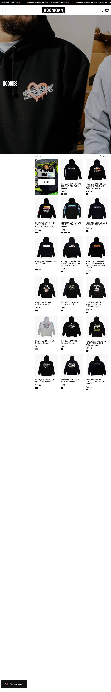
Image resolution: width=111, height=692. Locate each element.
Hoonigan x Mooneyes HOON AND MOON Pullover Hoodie (96, 343)
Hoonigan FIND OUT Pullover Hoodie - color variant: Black (36, 310)
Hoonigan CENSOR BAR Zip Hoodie (45, 263)
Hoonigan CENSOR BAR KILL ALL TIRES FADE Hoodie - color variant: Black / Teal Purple (62, 232)
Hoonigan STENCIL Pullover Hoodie (69, 342)
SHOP (46, 182)
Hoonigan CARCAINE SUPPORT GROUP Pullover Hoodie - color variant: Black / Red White (87, 312)
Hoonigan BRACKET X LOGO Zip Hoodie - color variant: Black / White (36, 388)
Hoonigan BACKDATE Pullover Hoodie (70, 381)
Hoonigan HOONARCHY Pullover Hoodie (45, 342)
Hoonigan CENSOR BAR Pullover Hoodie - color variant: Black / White (87, 231)
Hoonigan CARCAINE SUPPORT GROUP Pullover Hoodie (95, 304)
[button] (101, 10)
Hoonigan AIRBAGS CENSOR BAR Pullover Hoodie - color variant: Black (87, 389)
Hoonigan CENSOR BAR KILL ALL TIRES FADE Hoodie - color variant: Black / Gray (65, 232)
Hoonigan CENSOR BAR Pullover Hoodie (96, 224)
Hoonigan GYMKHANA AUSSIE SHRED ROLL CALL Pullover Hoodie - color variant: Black (36, 232)
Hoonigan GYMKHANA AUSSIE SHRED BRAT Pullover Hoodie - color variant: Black (87, 194)
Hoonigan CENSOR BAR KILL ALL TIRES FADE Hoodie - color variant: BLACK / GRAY (69, 232)
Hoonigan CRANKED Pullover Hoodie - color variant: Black (62, 310)
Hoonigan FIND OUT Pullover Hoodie (44, 303)
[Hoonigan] (55, 10)
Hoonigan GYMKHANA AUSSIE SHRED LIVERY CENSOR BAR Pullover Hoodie (96, 264)
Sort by (38, 156)
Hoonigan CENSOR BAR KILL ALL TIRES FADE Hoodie (71, 225)
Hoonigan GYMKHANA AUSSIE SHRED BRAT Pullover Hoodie (96, 186)
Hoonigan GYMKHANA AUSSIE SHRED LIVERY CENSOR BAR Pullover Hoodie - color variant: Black (87, 273)
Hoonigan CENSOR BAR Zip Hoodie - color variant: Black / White (36, 269)
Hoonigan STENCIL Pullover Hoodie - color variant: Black (62, 349)
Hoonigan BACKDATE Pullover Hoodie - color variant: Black (62, 388)
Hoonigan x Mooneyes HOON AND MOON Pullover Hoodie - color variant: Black (87, 351)
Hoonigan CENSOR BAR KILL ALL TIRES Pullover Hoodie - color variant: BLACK (62, 194)
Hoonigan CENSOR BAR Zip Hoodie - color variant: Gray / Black (40, 269)
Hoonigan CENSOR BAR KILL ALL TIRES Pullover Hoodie (71, 186)
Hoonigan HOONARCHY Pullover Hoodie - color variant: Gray (36, 349)
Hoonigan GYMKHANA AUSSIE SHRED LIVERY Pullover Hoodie (70, 263)
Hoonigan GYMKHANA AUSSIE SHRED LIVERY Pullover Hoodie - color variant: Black (62, 271)
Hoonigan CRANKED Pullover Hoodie (70, 303)
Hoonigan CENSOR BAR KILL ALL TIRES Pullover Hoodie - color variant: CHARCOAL (65, 194)
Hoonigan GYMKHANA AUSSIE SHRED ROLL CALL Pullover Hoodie (45, 225)
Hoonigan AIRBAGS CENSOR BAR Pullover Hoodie (95, 382)
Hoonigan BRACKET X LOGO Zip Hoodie (44, 381)
